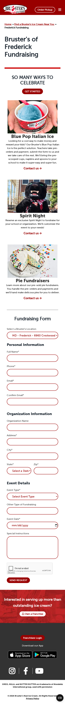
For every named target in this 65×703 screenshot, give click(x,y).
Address (12, 435)
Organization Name (18, 421)
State (10, 464)
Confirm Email (15, 395)
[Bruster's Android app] (45, 654)
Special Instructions (18, 533)
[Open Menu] (59, 10)
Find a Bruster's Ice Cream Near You (34, 24)
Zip (36, 464)
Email (10, 380)
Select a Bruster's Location (21, 329)
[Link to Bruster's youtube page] (39, 671)
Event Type (13, 490)
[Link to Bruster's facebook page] (25, 671)
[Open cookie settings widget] (59, 697)
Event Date (13, 519)
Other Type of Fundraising (21, 504)
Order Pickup (44, 9)
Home (8, 24)
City (9, 450)
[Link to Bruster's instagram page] (12, 671)
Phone (11, 366)
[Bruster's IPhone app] (20, 654)
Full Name (13, 351)
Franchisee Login (32, 638)
